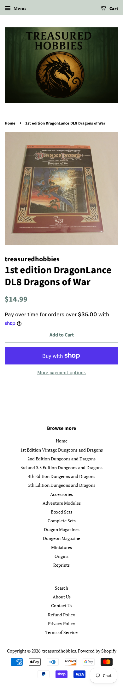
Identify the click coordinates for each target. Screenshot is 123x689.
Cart (113, 9)
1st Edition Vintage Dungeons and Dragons (61, 450)
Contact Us (61, 605)
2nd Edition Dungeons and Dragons (61, 459)
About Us (62, 597)
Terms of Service (61, 632)
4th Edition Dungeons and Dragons (61, 476)
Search (61, 588)
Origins (61, 556)
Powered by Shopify (97, 651)
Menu (19, 8)
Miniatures (61, 547)
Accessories (61, 494)
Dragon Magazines (61, 529)
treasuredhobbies (59, 651)
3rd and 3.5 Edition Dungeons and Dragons (61, 467)
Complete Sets (62, 521)
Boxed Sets (61, 512)
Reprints (61, 565)
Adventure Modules (62, 503)
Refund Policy (61, 615)
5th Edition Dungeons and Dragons (61, 485)
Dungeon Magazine (61, 538)
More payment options (61, 372)
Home (10, 123)
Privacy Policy (61, 623)
